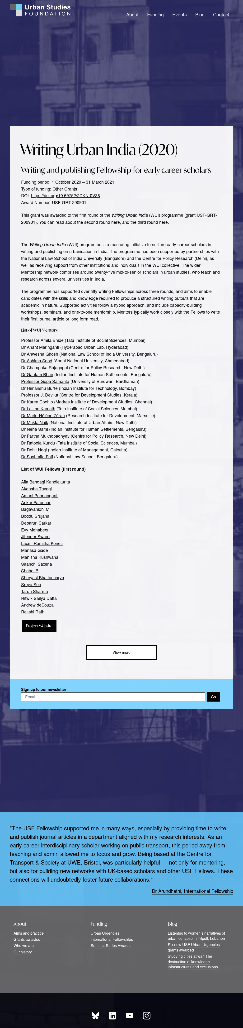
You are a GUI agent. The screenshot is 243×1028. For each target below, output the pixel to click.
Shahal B (29, 570)
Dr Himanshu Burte (39, 388)
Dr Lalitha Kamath (38, 408)
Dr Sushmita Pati (37, 456)
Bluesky (95, 1015)
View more (121, 652)
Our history (23, 952)
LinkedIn (112, 1015)
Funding (155, 14)
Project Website (39, 625)
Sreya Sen (31, 584)
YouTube (129, 1015)
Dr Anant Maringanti (40, 347)
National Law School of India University (65, 258)
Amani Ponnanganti (39, 495)
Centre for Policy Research (167, 258)
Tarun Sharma (34, 591)
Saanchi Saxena (36, 564)
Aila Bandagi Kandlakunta (45, 481)
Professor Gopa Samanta (45, 381)
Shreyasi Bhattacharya (42, 577)
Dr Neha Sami (34, 429)
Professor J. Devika (39, 395)
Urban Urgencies (105, 933)
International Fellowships (112, 939)
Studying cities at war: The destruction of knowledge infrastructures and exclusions (193, 961)
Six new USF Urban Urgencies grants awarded (194, 947)
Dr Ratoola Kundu (38, 443)
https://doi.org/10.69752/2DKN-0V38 (65, 195)
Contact (221, 14)
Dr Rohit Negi (34, 449)
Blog (200, 14)
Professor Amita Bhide (42, 340)
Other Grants (64, 189)
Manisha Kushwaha (39, 557)
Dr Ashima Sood (36, 360)
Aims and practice (29, 933)
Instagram (146, 1015)
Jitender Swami (35, 536)
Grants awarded (27, 939)
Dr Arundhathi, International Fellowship (192, 890)
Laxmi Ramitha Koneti (42, 543)
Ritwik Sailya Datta (39, 598)
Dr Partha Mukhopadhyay (45, 436)
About (132, 14)
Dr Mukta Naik (34, 422)
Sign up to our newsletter (43, 689)
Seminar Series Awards (111, 945)
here (115, 222)
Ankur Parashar (36, 502)
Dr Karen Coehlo (37, 401)
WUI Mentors (45, 330)
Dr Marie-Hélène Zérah (43, 415)
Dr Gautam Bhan (37, 374)
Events (179, 14)
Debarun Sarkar (36, 523)
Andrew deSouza (37, 605)
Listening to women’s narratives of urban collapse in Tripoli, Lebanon (196, 935)
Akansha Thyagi (36, 488)
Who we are (24, 945)
